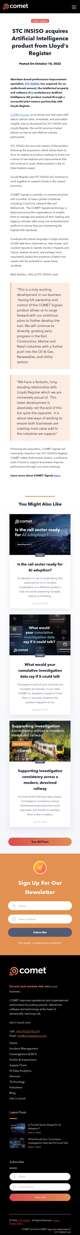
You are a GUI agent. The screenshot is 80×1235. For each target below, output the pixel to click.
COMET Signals (40, 21)
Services (14, 1076)
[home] (15, 7)
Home (13, 1043)
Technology (17, 1081)
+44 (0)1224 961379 (28, 1031)
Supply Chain (18, 1065)
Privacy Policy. (16, 1223)
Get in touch (17, 1098)
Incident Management (23, 1048)
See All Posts (40, 841)
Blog (12, 1093)
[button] (73, 6)
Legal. (56, 1220)
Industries (15, 1087)
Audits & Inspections (23, 1059)
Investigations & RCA (23, 1054)
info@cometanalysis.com (32, 1035)
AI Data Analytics (20, 1070)
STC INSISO (24, 1220)
